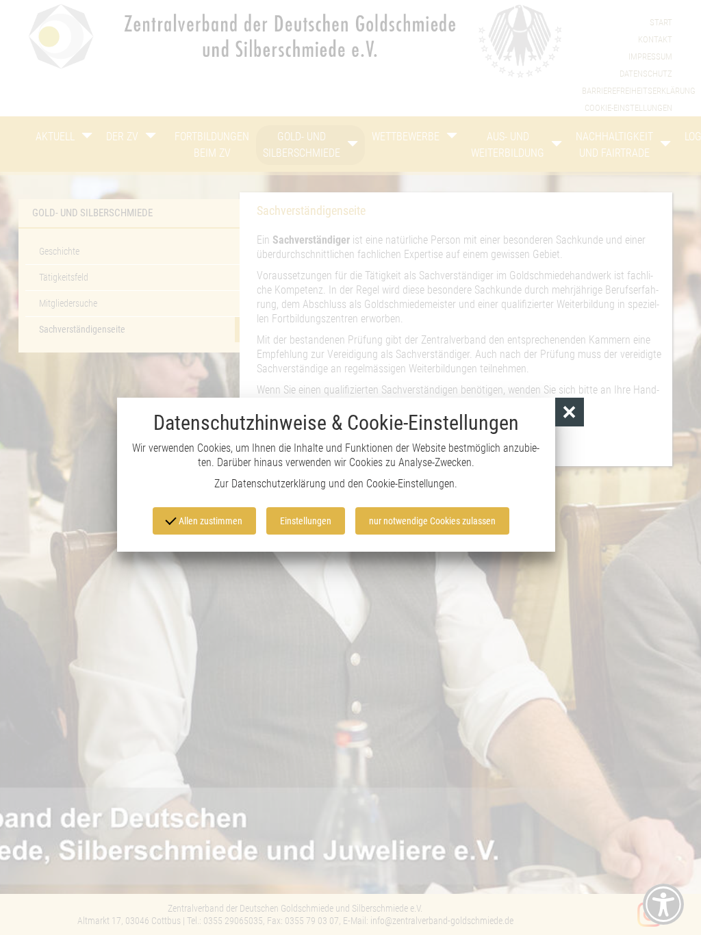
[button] (570, 412)
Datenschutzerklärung (278, 483)
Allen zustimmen (209, 520)
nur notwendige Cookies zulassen (432, 520)
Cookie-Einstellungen (410, 483)
